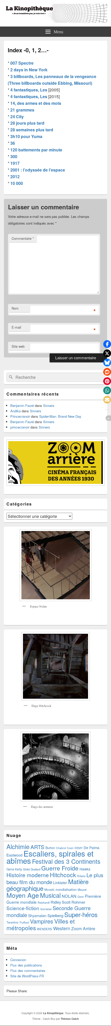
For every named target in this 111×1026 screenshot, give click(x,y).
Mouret (82, 889)
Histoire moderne (27, 875)
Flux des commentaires (27, 970)
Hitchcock (63, 874)
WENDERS (44, 929)
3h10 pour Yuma (26, 136)
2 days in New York (28, 70)
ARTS (37, 847)
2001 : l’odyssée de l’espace (37, 170)
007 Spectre (22, 63)
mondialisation (66, 889)
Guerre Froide (59, 868)
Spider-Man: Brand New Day (60, 416)
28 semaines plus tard (31, 130)
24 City (17, 116)
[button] (107, 344)
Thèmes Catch (70, 1019)
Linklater (60, 882)
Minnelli (49, 889)
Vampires (41, 921)
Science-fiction (22, 907)
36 (12, 143)
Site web (18, 346)
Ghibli (26, 869)
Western (61, 928)
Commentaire (23, 238)
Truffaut (24, 922)
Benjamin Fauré (22, 405)
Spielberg (55, 915)
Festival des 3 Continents (66, 861)
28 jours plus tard (27, 123)
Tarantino (12, 922)
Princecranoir (20, 416)
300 (13, 156)
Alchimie (17, 846)
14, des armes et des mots (35, 103)
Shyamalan (37, 915)
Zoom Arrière (83, 928)
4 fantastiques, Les (28, 90)
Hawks (85, 868)
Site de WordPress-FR (27, 975)
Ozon (80, 897)
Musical (50, 895)
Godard (35, 869)
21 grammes (22, 110)
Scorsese (46, 909)
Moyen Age (22, 895)
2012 (15, 176)
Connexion (18, 959)
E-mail (16, 327)
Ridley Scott (60, 902)
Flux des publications (26, 965)
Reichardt (44, 902)
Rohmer (78, 902)
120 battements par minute (36, 150)
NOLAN (69, 896)
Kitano (81, 876)
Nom (15, 308)
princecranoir (19, 427)
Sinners (48, 405)
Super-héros (81, 914)
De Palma (91, 847)
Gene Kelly (14, 869)
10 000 (16, 183)
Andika (15, 410)
